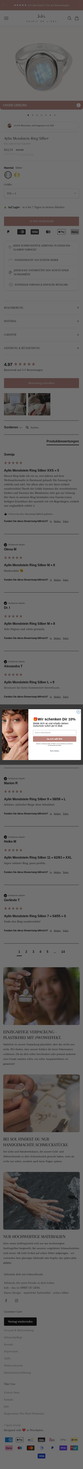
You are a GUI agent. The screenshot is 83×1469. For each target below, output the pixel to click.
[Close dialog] (78, 712)
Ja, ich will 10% (54, 739)
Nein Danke (54, 751)
